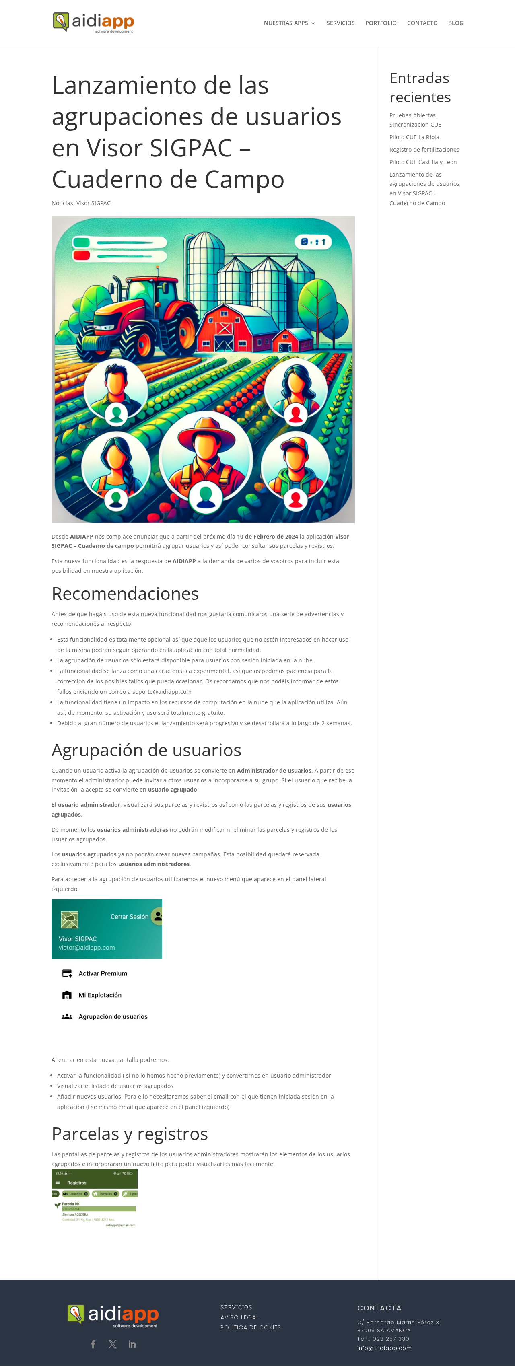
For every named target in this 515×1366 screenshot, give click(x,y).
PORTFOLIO (381, 23)
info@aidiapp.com (384, 1348)
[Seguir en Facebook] (93, 1344)
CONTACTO (422, 23)
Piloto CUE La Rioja (414, 137)
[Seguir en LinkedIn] (132, 1344)
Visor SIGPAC (93, 203)
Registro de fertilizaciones (424, 149)
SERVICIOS (341, 23)
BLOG (456, 23)
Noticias (62, 203)
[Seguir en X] (113, 1344)
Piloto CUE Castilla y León (423, 162)
